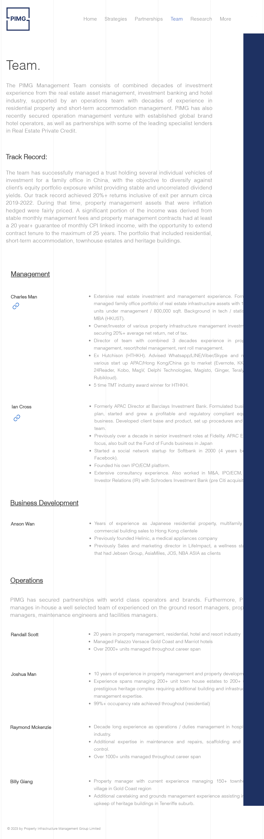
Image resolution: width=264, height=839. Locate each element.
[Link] (16, 306)
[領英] (254, 13)
